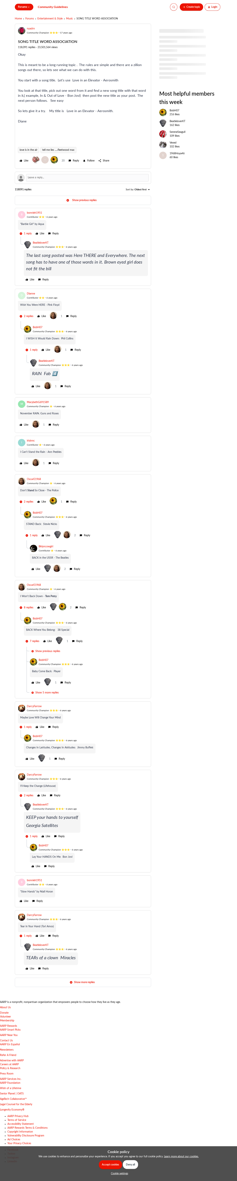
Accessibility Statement (20, 1124)
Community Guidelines (53, 7)
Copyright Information (20, 1132)
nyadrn (31, 28)
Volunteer (5, 1016)
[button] (191, 7)
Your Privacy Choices (19, 1143)
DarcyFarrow (34, 706)
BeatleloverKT (41, 243)
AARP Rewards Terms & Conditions (27, 1128)
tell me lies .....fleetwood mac (58, 150)
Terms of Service (16, 1120)
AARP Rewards (8, 1026)
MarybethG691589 (38, 402)
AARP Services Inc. (10, 1079)
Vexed (173, 142)
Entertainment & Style (50, 18)
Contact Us (6, 1040)
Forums (29, 18)
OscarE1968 (34, 479)
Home (18, 18)
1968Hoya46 (177, 153)
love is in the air (28, 150)
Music (69, 18)
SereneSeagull (177, 132)
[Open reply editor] (83, 178)
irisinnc (31, 440)
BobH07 (37, 327)
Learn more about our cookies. (181, 1156)
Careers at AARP (9, 1064)
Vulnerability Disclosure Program (25, 1135)
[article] (83, 224)
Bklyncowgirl (46, 546)
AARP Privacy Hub (18, 1116)
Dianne (31, 293)
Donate (4, 1013)
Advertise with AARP (12, 1060)
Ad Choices (13, 1139)
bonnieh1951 (34, 213)
